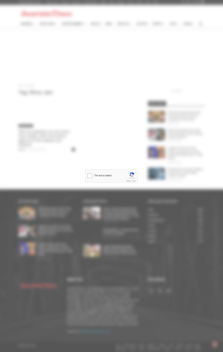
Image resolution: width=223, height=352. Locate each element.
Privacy (128, 181)
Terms (134, 181)
